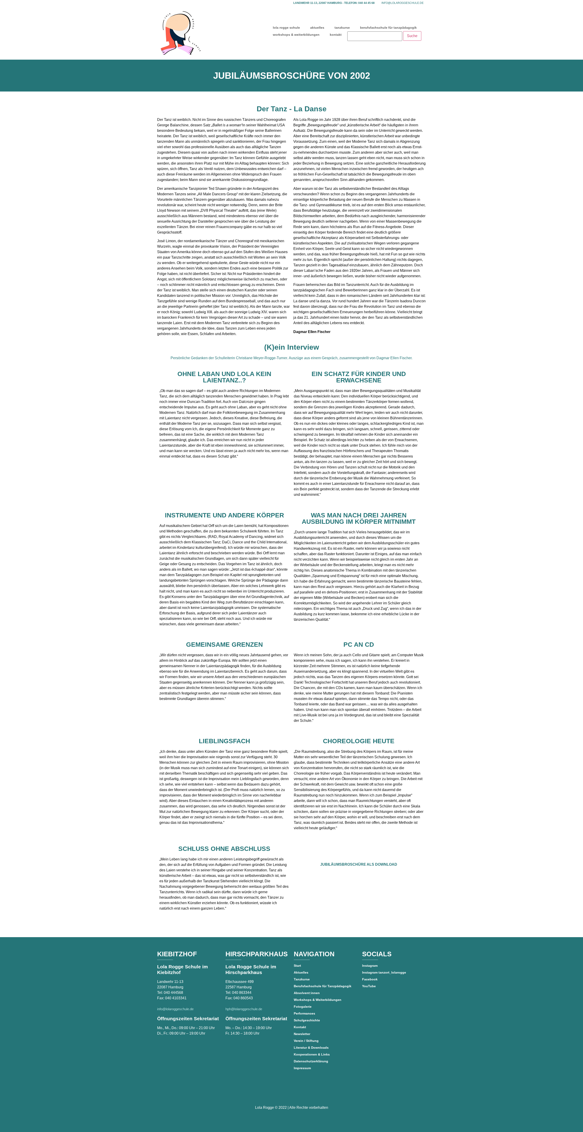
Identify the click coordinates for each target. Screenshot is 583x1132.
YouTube (369, 986)
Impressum (302, 1068)
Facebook (370, 979)
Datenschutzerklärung (311, 1061)
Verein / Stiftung (306, 1041)
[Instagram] (304, 1093)
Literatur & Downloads (311, 1047)
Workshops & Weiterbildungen (317, 1000)
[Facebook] (278, 1093)
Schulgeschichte (307, 1020)
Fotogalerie (303, 1006)
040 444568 (173, 993)
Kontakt (300, 1027)
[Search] (374, 36)
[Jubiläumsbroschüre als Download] (358, 851)
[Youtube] (291, 1093)
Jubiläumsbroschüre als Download (358, 864)
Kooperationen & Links (312, 1054)
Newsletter (302, 1034)
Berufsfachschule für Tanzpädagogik (322, 986)
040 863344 (241, 993)
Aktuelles (301, 972)
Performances (304, 1013)
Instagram (370, 965)
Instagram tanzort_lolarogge (384, 972)
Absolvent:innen (307, 993)
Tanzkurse (302, 979)
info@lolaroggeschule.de (402, 3)
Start (297, 965)
